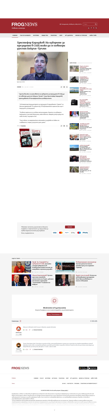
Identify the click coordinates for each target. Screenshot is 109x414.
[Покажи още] (54, 410)
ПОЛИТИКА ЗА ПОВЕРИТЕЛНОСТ (89, 383)
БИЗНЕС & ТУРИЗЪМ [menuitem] (81, 35)
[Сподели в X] (67, 87)
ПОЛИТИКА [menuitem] (54, 35)
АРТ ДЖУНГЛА (73, 378)
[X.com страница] (94, 28)
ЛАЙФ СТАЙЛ (94, 378)
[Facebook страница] (91, 28)
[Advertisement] (54, 9)
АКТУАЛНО (54, 378)
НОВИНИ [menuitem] (15, 35)
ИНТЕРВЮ (47, 378)
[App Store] (92, 368)
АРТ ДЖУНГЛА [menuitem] (69, 35)
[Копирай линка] (61, 87)
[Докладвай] (30, 330)
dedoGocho (19, 332)
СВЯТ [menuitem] (60, 35)
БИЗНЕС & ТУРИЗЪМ (84, 378)
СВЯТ (67, 378)
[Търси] (96, 24)
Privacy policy (64, 390)
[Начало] (89, 28)
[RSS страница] (96, 28)
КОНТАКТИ (70, 383)
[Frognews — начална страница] (20, 368)
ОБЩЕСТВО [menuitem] (45, 35)
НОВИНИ (19, 87)
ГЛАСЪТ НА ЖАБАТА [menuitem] (25, 35)
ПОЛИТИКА (61, 378)
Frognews (23, 126)
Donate (70, 227)
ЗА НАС (64, 383)
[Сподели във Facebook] (64, 87)
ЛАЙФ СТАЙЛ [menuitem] (93, 35)
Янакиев (18, 349)
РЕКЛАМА (76, 383)
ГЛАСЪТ (42, 378)
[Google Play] (83, 368)
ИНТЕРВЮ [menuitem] (36, 35)
